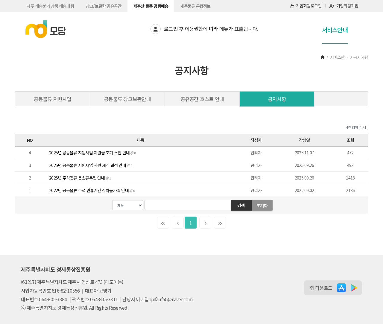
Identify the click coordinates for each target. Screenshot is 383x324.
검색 (241, 205)
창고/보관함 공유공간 (103, 6)
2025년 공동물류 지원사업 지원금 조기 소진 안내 (89, 153)
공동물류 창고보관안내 (127, 99)
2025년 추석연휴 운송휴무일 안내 (77, 178)
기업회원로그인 (309, 6)
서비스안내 (335, 29)
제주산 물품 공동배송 (150, 6)
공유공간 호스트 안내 (202, 99)
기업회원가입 (347, 6)
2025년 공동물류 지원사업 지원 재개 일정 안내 (87, 165)
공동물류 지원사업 (52, 99)
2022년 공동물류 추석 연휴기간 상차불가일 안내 (89, 190)
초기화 (262, 206)
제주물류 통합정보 (195, 6)
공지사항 (277, 99)
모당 (45, 29)
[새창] (341, 287)
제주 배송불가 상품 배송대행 (50, 6)
